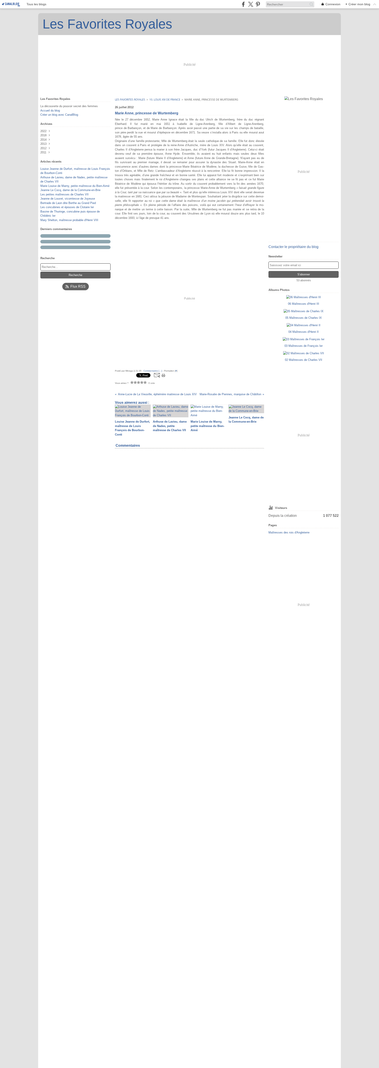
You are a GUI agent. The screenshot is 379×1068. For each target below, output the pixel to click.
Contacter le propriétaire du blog (293, 247)
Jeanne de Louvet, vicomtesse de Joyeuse (67, 198)
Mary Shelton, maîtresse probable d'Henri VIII (69, 220)
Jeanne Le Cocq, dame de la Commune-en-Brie (70, 190)
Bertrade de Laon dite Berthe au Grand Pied (68, 203)
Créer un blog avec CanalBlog (59, 114)
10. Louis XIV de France (164, 99)
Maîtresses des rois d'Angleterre (288, 532)
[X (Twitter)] (250, 4)
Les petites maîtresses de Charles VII (64, 194)
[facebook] (243, 4)
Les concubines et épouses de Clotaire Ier (67, 207)
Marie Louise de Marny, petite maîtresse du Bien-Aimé (74, 186)
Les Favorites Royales (130, 99)
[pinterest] (258, 4)
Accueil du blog (50, 110)
